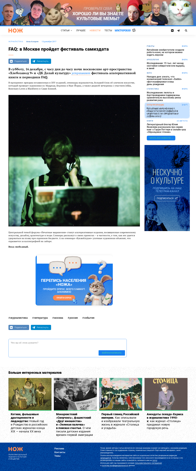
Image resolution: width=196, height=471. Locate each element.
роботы (150, 46)
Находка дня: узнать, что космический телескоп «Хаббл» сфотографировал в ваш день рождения (164, 80)
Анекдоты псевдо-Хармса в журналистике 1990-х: (165, 421)
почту (154, 460)
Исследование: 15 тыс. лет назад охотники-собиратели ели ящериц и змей (166, 66)
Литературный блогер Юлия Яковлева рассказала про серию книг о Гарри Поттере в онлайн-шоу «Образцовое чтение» (166, 128)
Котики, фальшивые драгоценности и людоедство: (29, 422)
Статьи (65, 30)
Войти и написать (112, 353)
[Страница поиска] (186, 30)
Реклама (59, 448)
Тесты (108, 30)
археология (153, 60)
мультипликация (155, 105)
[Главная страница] (15, 30)
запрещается (105, 458)
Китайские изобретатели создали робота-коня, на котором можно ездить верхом (165, 52)
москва (58, 317)
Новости (95, 30)
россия (73, 317)
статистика (153, 89)
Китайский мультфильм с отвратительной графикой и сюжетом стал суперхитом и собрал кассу (162, 112)
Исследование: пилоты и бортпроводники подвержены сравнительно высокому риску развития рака (164, 96)
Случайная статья (134, 30)
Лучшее (81, 30)
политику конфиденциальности (115, 466)
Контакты (59, 452)
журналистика (15, 42)
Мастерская (122, 30)
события (89, 317)
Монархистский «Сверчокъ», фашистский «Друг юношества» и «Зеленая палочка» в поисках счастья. (74, 424)
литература (41, 317)
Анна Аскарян (32, 41)
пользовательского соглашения (148, 463)
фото (149, 73)
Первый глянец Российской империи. (120, 421)
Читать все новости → (161, 138)
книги (150, 121)
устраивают (81, 73)
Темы (57, 456)
